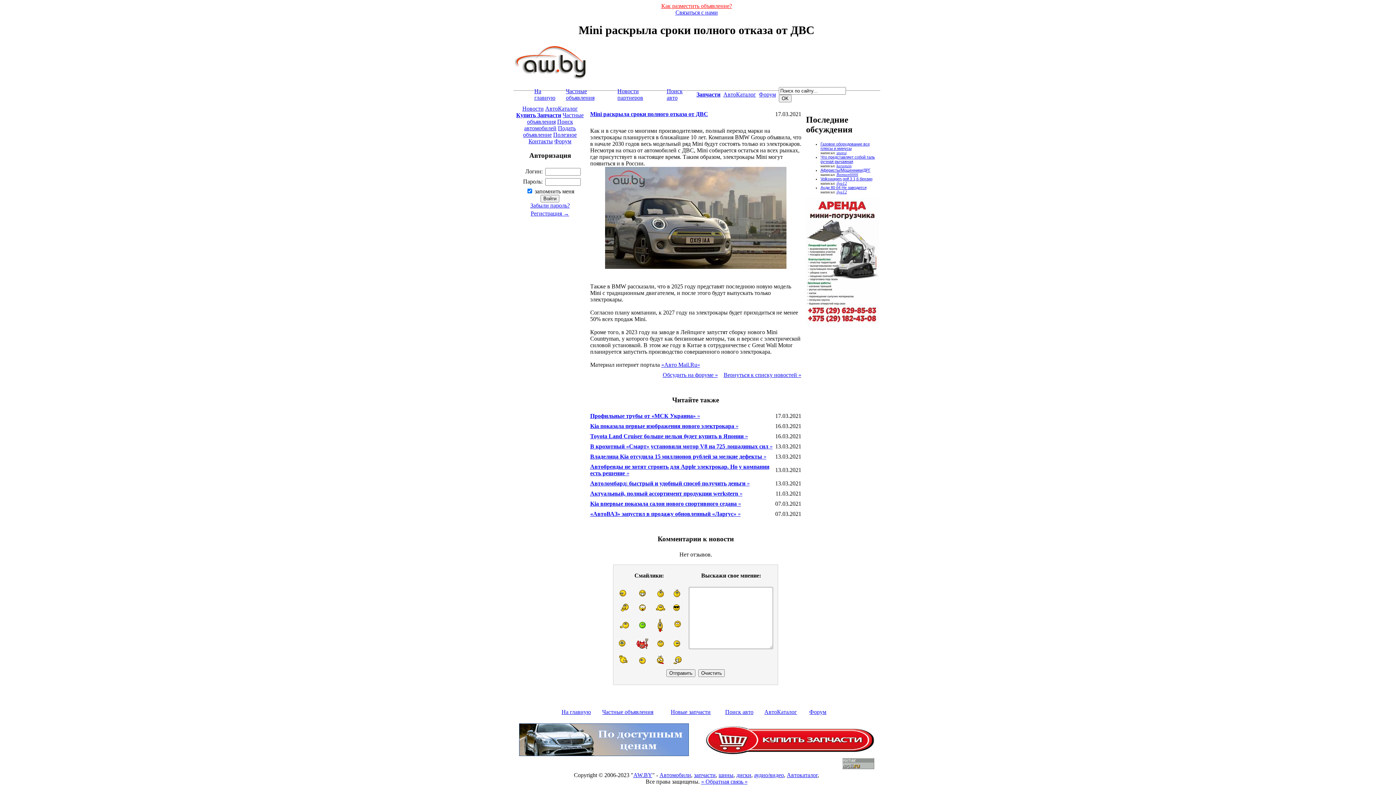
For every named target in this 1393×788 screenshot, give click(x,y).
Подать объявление (549, 131)
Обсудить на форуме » (690, 375)
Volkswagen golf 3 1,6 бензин (846, 179)
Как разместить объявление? (696, 6)
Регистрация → (550, 213)
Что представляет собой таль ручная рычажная (848, 159)
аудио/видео (769, 775)
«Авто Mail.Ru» (680, 365)
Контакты (541, 141)
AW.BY (642, 775)
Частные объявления (580, 94)
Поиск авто (675, 94)
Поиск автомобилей (548, 125)
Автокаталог (802, 775)
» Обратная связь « (724, 782)
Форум (767, 94)
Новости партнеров (630, 94)
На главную (544, 94)
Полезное (565, 135)
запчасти (705, 775)
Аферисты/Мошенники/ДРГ (846, 170)
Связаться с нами (696, 12)
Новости (533, 109)
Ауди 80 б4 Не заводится (844, 187)
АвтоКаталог (739, 94)
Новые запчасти (691, 712)
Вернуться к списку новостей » (762, 375)
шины (726, 775)
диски (743, 775)
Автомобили (675, 775)
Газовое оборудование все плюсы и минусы (845, 146)
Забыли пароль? (550, 205)
